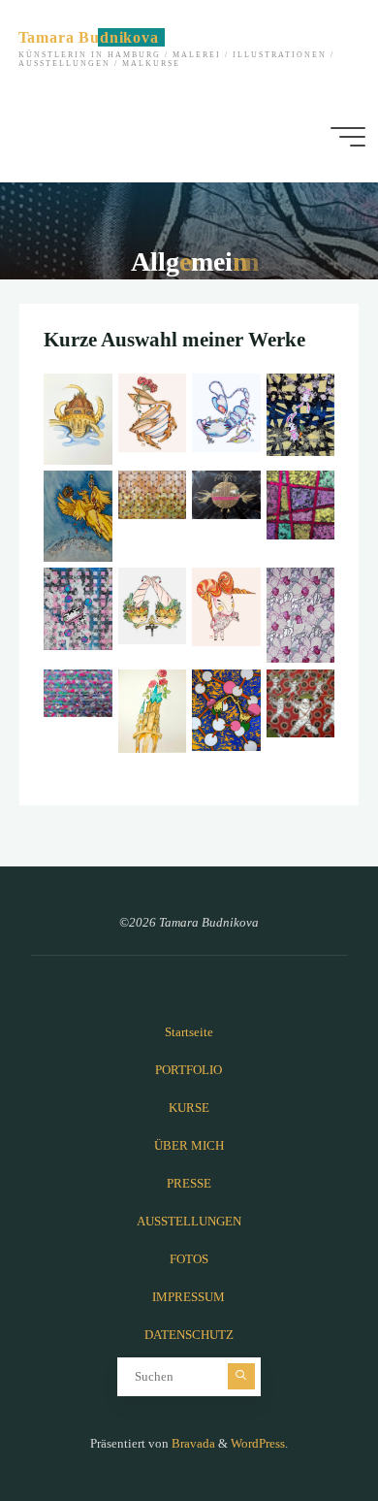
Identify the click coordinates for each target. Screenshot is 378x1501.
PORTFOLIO (188, 1070)
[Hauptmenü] (348, 137)
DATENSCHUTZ (189, 1335)
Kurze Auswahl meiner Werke (174, 339)
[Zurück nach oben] (302, 1425)
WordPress (258, 1444)
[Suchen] (241, 1376)
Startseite (189, 1032)
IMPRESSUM (188, 1297)
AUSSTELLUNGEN (189, 1221)
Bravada (192, 1444)
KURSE (189, 1108)
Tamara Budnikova (88, 37)
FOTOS (189, 1259)
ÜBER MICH (189, 1146)
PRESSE (189, 1184)
